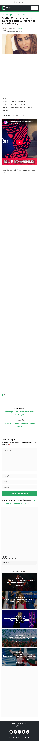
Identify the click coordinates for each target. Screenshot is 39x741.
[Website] (19, 487)
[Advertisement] (19, 76)
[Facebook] (14, 2)
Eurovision (7, 395)
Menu (34, 8)
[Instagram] (17, 2)
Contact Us (13, 737)
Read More (19, 585)
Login (27, 737)
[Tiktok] (28, 732)
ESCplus (15, 724)
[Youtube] (11, 732)
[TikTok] (25, 2)
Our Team (21, 737)
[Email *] (19, 482)
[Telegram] (22, 2)
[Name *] (19, 476)
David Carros (18, 28)
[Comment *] (19, 471)
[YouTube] (19, 2)
